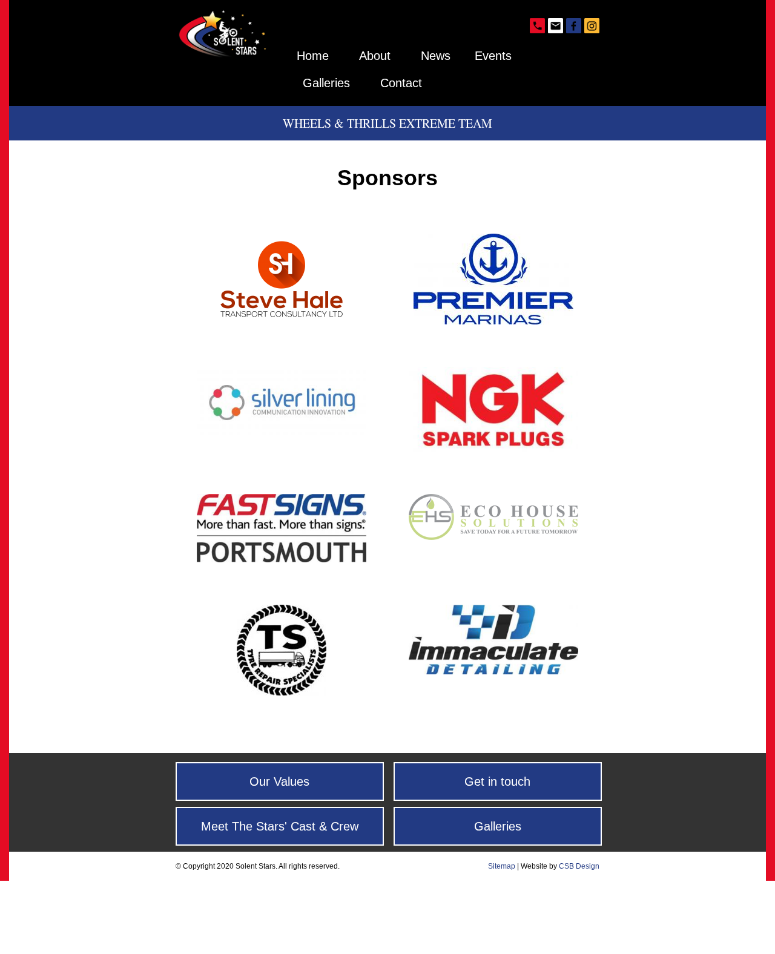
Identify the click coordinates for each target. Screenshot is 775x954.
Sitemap (501, 866)
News (435, 55)
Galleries (326, 83)
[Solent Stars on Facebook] (572, 27)
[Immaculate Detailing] (493, 668)
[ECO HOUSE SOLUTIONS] (493, 533)
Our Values (279, 781)
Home (313, 55)
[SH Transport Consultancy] (281, 318)
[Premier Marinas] (493, 318)
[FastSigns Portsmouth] (281, 556)
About (375, 55)
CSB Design (579, 866)
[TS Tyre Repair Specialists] (281, 689)
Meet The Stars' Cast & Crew (279, 826)
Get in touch (497, 781)
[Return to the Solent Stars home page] (224, 54)
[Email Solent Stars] (554, 27)
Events (493, 55)
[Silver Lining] (281, 428)
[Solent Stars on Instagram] (590, 27)
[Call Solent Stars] (536, 27)
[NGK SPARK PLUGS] (493, 445)
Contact (401, 83)
